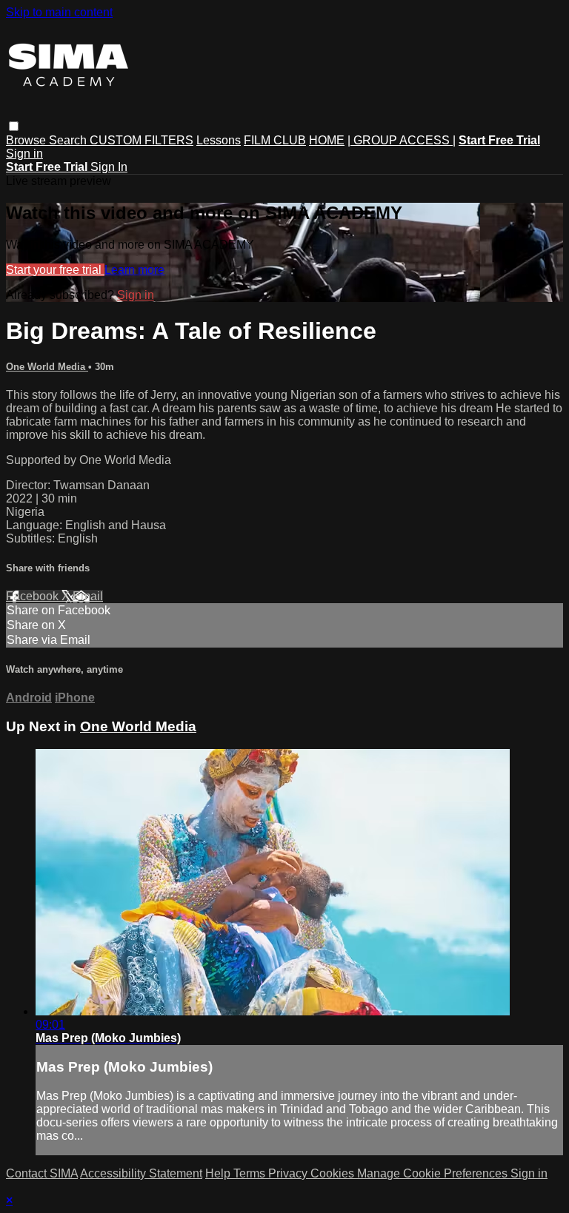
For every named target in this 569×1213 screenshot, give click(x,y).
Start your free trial (55, 269)
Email (88, 596)
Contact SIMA (42, 1173)
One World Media (47, 366)
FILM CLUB (275, 140)
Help (219, 1173)
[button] (14, 126)
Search (69, 140)
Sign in (24, 153)
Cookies (333, 1173)
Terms (250, 1173)
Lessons (218, 140)
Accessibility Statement (141, 1173)
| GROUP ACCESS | (401, 140)
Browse (27, 140)
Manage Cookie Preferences (433, 1173)
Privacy (289, 1173)
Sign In (108, 167)
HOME (327, 140)
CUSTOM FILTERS (141, 140)
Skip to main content (59, 12)
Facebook (33, 596)
